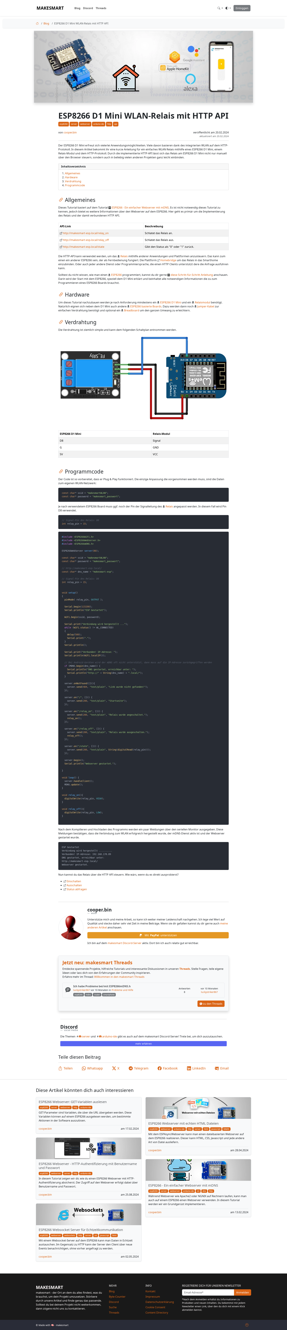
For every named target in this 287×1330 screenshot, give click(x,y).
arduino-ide (109, 1036)
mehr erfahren (143, 1043)
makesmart (50, 8)
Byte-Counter (117, 1296)
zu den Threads (212, 1004)
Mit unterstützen (161, 935)
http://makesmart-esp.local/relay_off (86, 240)
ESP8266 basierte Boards (145, 306)
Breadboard (131, 310)
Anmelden (242, 1292)
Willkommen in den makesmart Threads (119, 977)
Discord (88, 8)
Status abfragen (77, 889)
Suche (113, 1307)
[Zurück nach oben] (246, 1325)
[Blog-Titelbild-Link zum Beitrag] (198, 1108)
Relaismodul (202, 302)
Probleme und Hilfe (122, 990)
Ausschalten (74, 885)
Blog (77, 8)
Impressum (152, 1296)
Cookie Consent (155, 1307)
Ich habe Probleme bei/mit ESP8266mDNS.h (102, 986)
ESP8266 (116, 275)
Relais (124, 256)
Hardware (71, 177)
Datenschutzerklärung (159, 1302)
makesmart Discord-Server (125, 943)
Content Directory (156, 1312)
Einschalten (74, 881)
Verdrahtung (72, 181)
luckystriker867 (81, 990)
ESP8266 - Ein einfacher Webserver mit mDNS (140, 207)
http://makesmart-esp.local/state (83, 247)
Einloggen (242, 8)
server (85, 1036)
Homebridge (168, 260)
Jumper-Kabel (205, 306)
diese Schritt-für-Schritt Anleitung (192, 275)
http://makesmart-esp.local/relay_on (86, 233)
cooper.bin (70, 132)
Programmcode (74, 185)
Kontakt (150, 1291)
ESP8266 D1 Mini (170, 302)
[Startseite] (38, 23)
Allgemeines (72, 173)
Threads (101, 8)
